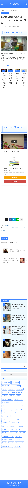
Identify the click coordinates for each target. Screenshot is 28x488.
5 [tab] (13, 92)
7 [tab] (17, 92)
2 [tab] (9, 92)
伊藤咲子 (5, 426)
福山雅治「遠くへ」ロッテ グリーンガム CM (11, 78)
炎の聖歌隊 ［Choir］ (8, 439)
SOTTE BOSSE (6, 225)
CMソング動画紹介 (14, 4)
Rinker (9, 171)
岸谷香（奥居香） (15, 429)
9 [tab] (20, 92)
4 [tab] (12, 92)
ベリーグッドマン (18, 416)
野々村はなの (19, 442)
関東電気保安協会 (7, 446)
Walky (12, 395)
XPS (18, 395)
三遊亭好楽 (5, 422)
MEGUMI (20, 389)
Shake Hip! (5, 392)
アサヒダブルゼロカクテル (9, 406)
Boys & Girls (6, 382)
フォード (5, 412)
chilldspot (15, 382)
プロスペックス (6, 416)
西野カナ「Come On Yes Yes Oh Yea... (17, 78)
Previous (2, 79)
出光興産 (13, 426)
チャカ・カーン (6, 409)
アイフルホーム (17, 402)
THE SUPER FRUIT (17, 392)
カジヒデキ (22, 406)
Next (25, 79)
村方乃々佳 (13, 432)
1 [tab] (7, 92)
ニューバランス (17, 409)
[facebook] (10, 219)
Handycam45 (16, 385)
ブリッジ (13, 412)
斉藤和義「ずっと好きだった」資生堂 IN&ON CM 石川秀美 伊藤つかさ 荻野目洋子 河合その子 (18, 330)
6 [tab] (15, 92)
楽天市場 (14, 181)
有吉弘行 (5, 432)
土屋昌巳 (21, 426)
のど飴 (23, 228)
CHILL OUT (5, 385)
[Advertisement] (14, 108)
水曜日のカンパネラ (7, 436)
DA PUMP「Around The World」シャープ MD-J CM (19, 306)
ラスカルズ (18, 419)
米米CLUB (5, 228)
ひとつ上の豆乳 (6, 402)
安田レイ (5, 429)
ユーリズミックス (7, 419)
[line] (17, 219)
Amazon (14, 177)
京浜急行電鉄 (15, 422)
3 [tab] (10, 92)
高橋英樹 (17, 446)
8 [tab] (18, 92)
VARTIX (4, 395)
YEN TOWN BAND (7, 399)
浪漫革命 (18, 436)
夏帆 (13, 228)
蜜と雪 (10, 442)
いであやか (18, 399)
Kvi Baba (11, 389)
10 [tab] (21, 92)
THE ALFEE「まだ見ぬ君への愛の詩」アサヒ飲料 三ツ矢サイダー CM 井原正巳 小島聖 (18, 355)
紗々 (4, 442)
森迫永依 (22, 432)
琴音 (18, 439)
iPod (4, 389)
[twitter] (6, 219)
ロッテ (9, 228)
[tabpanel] (17, 77)
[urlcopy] (21, 219)
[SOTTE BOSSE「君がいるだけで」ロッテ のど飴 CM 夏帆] (14, 219)
